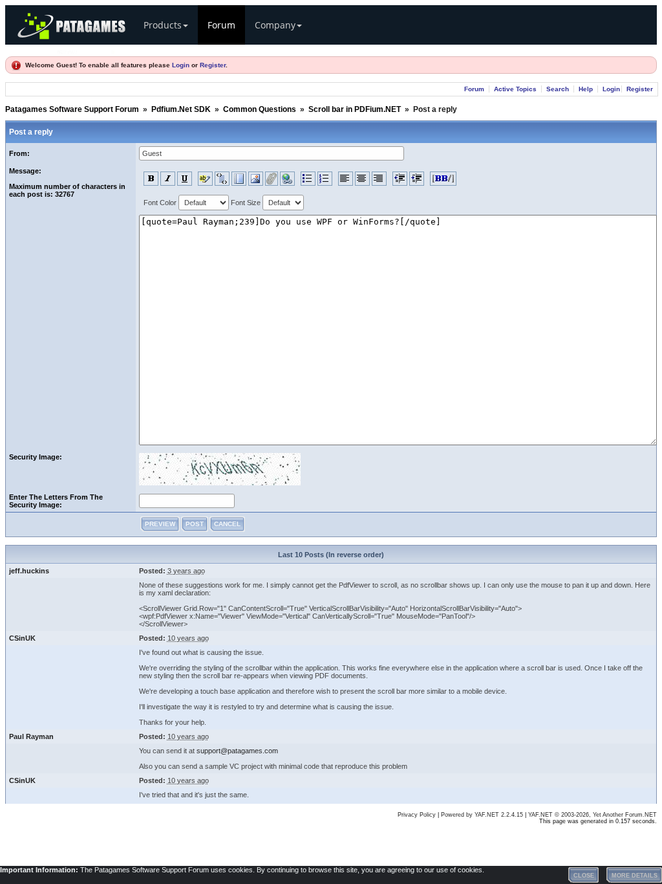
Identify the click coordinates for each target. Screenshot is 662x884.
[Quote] (222, 178)
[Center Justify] (362, 178)
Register (213, 65)
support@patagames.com (237, 751)
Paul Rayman (31, 736)
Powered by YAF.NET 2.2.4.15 (483, 815)
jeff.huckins (29, 571)
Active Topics (515, 89)
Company (275, 25)
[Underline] (184, 178)
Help (586, 89)
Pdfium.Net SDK (181, 109)
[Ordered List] (324, 178)
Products (163, 25)
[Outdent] (399, 178)
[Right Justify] (379, 178)
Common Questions (259, 109)
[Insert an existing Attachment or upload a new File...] (271, 178)
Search (557, 89)
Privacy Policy (417, 815)
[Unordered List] (308, 178)
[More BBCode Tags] (443, 178)
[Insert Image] (255, 178)
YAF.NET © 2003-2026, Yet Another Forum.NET (592, 815)
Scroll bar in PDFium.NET (354, 109)
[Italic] (167, 178)
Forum (221, 25)
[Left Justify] (345, 178)
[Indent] (416, 178)
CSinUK (22, 638)
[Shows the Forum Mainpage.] (86, 50)
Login (180, 65)
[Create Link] (287, 178)
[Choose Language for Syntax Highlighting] (238, 178)
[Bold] (151, 178)
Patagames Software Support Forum (72, 109)
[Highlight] (205, 178)
